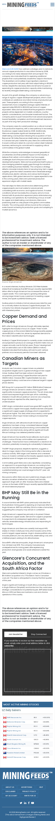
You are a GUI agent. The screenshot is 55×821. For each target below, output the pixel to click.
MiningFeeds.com (23, 812)
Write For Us (30, 796)
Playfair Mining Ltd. (14, 726)
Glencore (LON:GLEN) (10, 69)
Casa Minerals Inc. (14, 748)
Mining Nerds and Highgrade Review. (35, 816)
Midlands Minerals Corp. (16, 722)
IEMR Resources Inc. (14, 717)
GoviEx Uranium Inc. (14, 739)
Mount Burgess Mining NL (16, 744)
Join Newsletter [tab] (16, 634)
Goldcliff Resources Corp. (16, 757)
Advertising (26, 787)
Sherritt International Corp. (16, 735)
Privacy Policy (29, 791)
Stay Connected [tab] (38, 634)
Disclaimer (10, 791)
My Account (11, 796)
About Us (10, 787)
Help (41, 787)
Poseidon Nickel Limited (16, 753)
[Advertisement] (27, 16)
